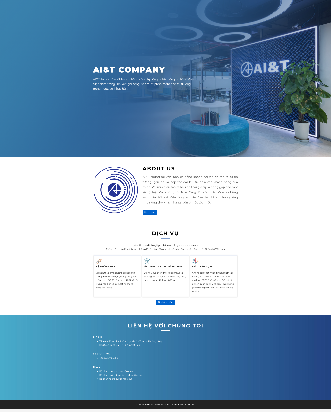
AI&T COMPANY (129, 69)
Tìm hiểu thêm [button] (165, 302)
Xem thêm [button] (149, 212)
